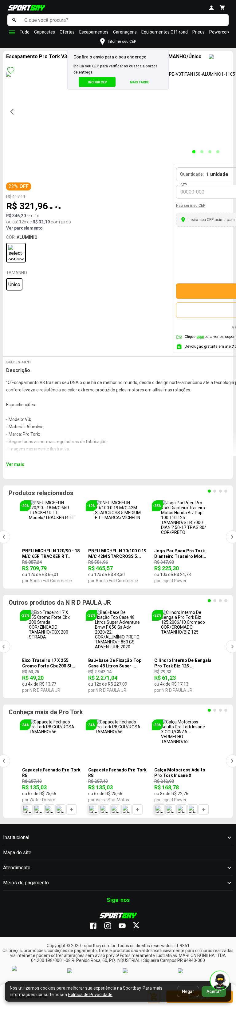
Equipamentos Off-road (164, 32)
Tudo (25, 32)
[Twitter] (139, 926)
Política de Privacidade (90, 994)
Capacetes (44, 32)
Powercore (219, 32)
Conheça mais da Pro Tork (46, 712)
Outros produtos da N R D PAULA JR (60, 602)
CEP (183, 185)
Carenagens (125, 32)
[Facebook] (96, 926)
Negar (188, 991)
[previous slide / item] (14, 112)
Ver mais (15, 464)
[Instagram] (111, 926)
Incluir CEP (97, 82)
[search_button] (14, 20)
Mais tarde (139, 82)
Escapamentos (93, 32)
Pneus (198, 32)
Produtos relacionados (41, 493)
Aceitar (213, 991)
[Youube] (125, 926)
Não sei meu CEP (190, 205)
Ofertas (67, 32)
